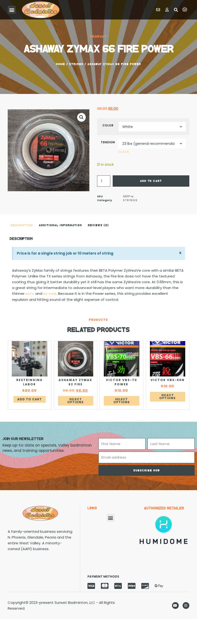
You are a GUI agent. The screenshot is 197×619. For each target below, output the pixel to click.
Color (107, 125)
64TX (30, 294)
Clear (123, 151)
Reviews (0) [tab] (98, 225)
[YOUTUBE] (175, 605)
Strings (76, 64)
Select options (75, 400)
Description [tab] (22, 225)
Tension (108, 142)
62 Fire (49, 294)
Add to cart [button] (29, 399)
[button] (12, 10)
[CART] (185, 9)
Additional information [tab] (60, 225)
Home (60, 64)
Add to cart (151, 181)
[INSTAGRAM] (186, 605)
